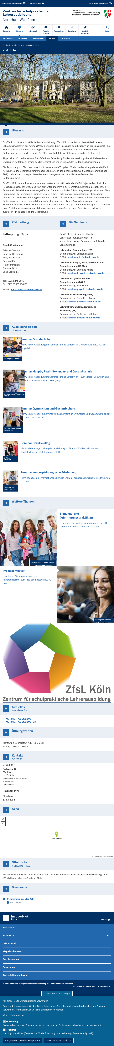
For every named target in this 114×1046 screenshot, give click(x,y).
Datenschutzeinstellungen (57, 993)
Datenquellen (108, 856)
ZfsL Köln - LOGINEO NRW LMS (21, 722)
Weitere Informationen (14, 1015)
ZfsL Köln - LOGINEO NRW (18, 719)
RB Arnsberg (8, 39)
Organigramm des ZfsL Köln (20, 899)
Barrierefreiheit (104, 986)
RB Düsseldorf (38, 39)
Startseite (8, 927)
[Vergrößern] (3, 819)
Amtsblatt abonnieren (15, 975)
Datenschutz (90, 986)
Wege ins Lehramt (12, 951)
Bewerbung (9, 967)
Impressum (77, 986)
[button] (100, 3)
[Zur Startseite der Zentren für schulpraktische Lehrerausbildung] (91, 14)
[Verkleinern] (3, 823)
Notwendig (12, 1021)
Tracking (11, 1029)
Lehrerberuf (9, 943)
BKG (96, 856)
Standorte (8, 935)
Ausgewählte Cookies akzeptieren (22, 1040)
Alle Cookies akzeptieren (58, 1040)
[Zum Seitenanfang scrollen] (108, 1040)
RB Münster (65, 39)
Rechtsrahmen (11, 959)
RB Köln (52, 39)
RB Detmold (22, 39)
